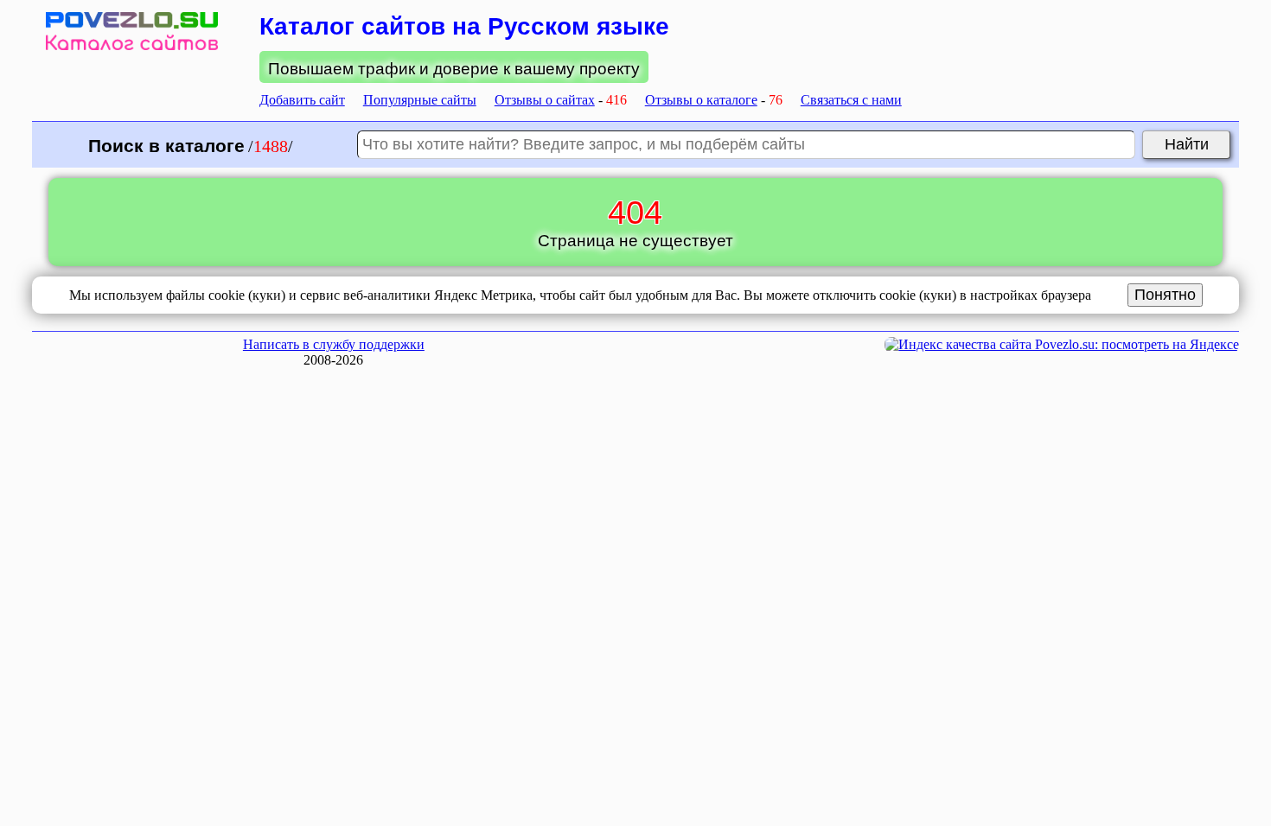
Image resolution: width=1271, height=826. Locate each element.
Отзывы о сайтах (545, 99)
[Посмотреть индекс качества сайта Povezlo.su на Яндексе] (1062, 344)
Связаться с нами (851, 99)
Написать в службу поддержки (334, 344)
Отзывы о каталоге (701, 99)
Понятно (1165, 294)
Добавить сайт (302, 99)
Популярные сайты (419, 99)
